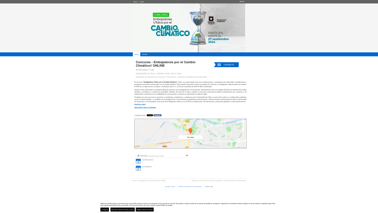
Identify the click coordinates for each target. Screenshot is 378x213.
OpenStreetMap (237, 147)
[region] (189, 206)
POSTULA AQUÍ (139, 104)
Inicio (135, 2)
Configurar (104, 210)
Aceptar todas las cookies (145, 210)
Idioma (241, 1)
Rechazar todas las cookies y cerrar (122, 210)
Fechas (144, 54)
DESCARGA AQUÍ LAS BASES (145, 108)
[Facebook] (157, 115)
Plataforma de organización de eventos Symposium (190, 186)
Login (142, 2)
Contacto (229, 64)
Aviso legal (167, 186)
